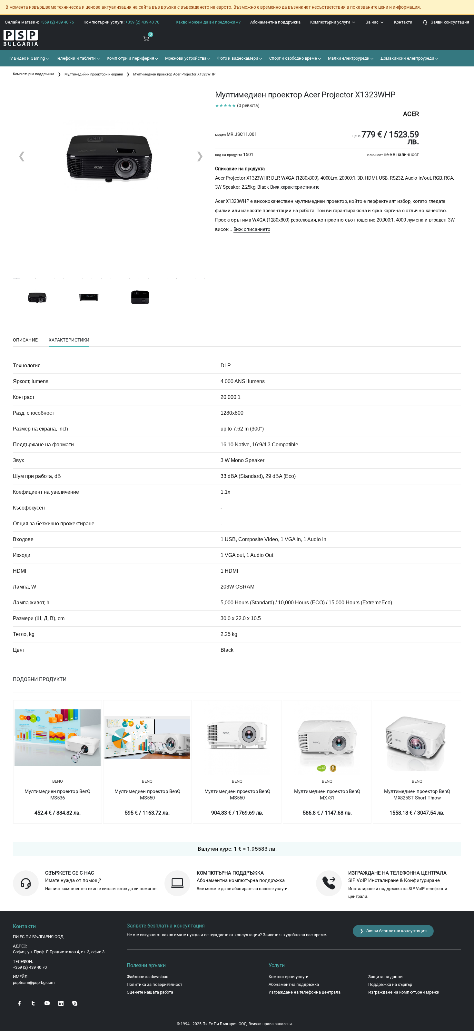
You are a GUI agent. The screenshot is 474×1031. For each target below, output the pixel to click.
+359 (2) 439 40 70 (30, 967)
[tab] (25, 340)
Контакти (403, 22)
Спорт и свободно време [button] (292, 58)
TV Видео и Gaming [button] (26, 58)
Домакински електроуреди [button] (407, 58)
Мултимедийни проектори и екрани (93, 74)
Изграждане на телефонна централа (305, 992)
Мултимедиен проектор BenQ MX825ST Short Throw (417, 794)
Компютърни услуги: (121, 22)
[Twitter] (33, 1002)
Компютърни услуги (330, 22)
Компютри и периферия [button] (130, 58)
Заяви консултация (448, 22)
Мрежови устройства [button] (185, 58)
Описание (25, 339)
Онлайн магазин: (39, 22)
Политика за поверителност (154, 984)
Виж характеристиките (295, 187)
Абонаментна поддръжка (275, 22)
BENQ (57, 781)
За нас (373, 22)
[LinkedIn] (61, 1002)
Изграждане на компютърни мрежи (403, 992)
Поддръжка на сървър (390, 984)
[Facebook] (19, 1002)
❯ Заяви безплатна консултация (393, 930)
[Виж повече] (58, 737)
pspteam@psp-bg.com (33, 982)
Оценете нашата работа (150, 992)
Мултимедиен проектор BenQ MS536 (57, 794)
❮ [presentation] (22, 155)
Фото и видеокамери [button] (237, 58)
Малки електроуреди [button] (348, 58)
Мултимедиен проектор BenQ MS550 (147, 794)
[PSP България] (39, 38)
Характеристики (69, 339)
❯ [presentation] (200, 155)
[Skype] (75, 1002)
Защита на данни (385, 976)
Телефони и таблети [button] (75, 58)
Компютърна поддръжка (33, 74)
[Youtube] (47, 1002)
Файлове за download (147, 976)
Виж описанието (252, 229)
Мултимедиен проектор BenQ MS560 (237, 794)
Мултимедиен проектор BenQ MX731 (327, 794)
